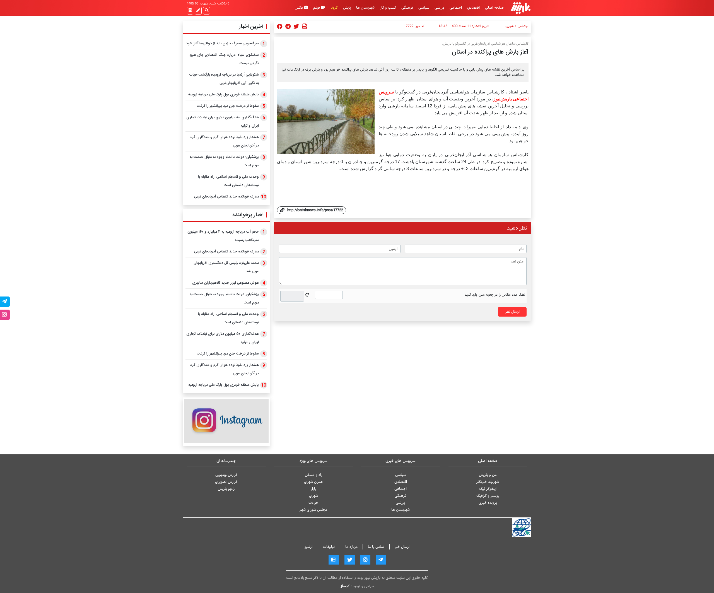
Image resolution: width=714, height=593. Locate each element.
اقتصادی (473, 8)
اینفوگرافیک (487, 489)
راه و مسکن (313, 475)
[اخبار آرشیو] (190, 11)
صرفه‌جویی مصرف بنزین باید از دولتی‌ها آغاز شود (222, 43)
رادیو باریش (226, 489)
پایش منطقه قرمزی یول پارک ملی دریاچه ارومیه (223, 94)
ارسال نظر (512, 312)
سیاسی (423, 8)
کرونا (334, 8)
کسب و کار (388, 8)
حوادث (313, 503)
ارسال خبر (402, 547)
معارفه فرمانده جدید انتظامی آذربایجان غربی (226, 197)
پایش (347, 8)
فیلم (317, 8)
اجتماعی (456, 8)
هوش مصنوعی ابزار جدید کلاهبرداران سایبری (225, 283)
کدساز (345, 586)
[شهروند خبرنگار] (198, 11)
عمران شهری (313, 482)
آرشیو (309, 547)
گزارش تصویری (226, 482)
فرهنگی (407, 8)
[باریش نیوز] (520, 8)
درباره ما (351, 547)
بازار (313, 489)
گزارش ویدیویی (226, 475)
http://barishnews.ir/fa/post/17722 (315, 210)
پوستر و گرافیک (487, 496)
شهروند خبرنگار (487, 482)
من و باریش (488, 475)
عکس (299, 8)
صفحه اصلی (494, 8)
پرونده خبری (488, 503)
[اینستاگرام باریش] (226, 421)
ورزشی (439, 8)
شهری (509, 26)
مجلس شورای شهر (313, 510)
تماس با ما (376, 547)
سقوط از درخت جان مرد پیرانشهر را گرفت (228, 106)
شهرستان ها (365, 8)
